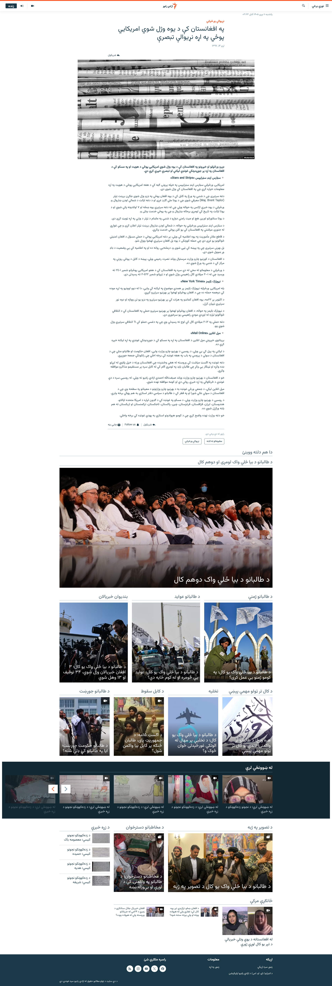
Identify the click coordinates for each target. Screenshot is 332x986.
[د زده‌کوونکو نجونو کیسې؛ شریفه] (101, 881)
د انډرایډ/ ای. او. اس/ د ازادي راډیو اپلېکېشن (251, 973)
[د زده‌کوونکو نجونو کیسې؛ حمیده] (101, 852)
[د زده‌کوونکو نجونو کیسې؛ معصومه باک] (101, 838)
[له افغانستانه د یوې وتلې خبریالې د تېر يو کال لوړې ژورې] (247, 921)
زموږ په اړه (214, 967)
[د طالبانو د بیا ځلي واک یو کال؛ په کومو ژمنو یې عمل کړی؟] (238, 642)
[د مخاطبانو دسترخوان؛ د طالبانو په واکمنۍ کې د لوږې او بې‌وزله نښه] (139, 862)
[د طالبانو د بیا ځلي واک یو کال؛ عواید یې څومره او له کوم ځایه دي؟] (166, 642)
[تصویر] (32, 6)
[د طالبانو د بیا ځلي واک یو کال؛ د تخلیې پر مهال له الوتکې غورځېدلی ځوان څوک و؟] (193, 726)
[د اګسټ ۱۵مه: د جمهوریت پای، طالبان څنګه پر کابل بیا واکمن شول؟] (139, 726)
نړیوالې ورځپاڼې (215, 21)
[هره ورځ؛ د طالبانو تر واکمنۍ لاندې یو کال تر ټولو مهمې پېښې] (247, 726)
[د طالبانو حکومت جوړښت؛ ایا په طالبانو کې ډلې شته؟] (84, 726)
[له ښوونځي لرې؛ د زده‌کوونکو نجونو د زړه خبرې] (193, 789)
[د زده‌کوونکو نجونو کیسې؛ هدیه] (101, 867)
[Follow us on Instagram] (138, 968)
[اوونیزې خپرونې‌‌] (22, 6)
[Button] (114, 55)
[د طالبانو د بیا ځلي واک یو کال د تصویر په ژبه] (220, 862)
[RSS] (130, 968)
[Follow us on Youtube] (146, 968)
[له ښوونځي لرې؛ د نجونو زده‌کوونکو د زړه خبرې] (247, 789)
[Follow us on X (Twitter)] (154, 968)
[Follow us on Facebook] (162, 968)
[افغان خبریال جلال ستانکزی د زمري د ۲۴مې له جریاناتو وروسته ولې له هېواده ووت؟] (155, 912)
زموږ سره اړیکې (265, 967)
